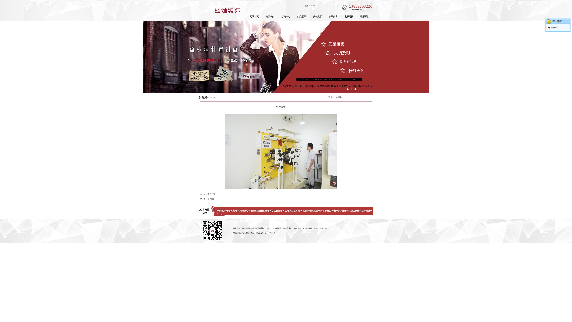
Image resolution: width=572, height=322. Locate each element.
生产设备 (211, 199)
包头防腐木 (292, 211)
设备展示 (317, 16)
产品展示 (301, 16)
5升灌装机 (345, 211)
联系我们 (364, 16)
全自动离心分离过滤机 (252, 220)
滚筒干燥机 (310, 211)
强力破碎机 (356, 211)
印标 (219, 211)
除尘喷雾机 (281, 211)
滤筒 (267, 211)
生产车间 (211, 194)
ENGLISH (313, 6)
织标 (224, 211)
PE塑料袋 (335, 211)
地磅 (232, 220)
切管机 (236, 211)
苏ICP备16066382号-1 (268, 233)
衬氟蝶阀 (226, 220)
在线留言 (333, 16)
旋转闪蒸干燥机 (323, 211)
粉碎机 (301, 211)
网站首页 (254, 16)
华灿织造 (554, 28)
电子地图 (349, 16)
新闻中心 (285, 16)
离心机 (272, 211)
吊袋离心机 (245, 211)
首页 (330, 97)
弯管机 (229, 211)
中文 (306, 6)
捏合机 (261, 211)
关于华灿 (270, 16)
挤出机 (254, 211)
